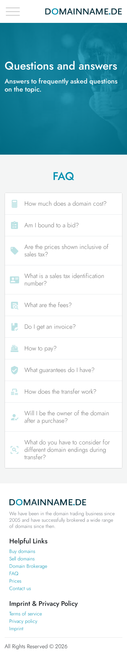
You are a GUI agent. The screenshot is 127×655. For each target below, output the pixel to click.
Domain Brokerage (28, 566)
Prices (15, 580)
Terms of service (25, 613)
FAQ (13, 573)
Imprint (16, 628)
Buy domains (22, 551)
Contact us (20, 588)
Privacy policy (23, 621)
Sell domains (22, 558)
